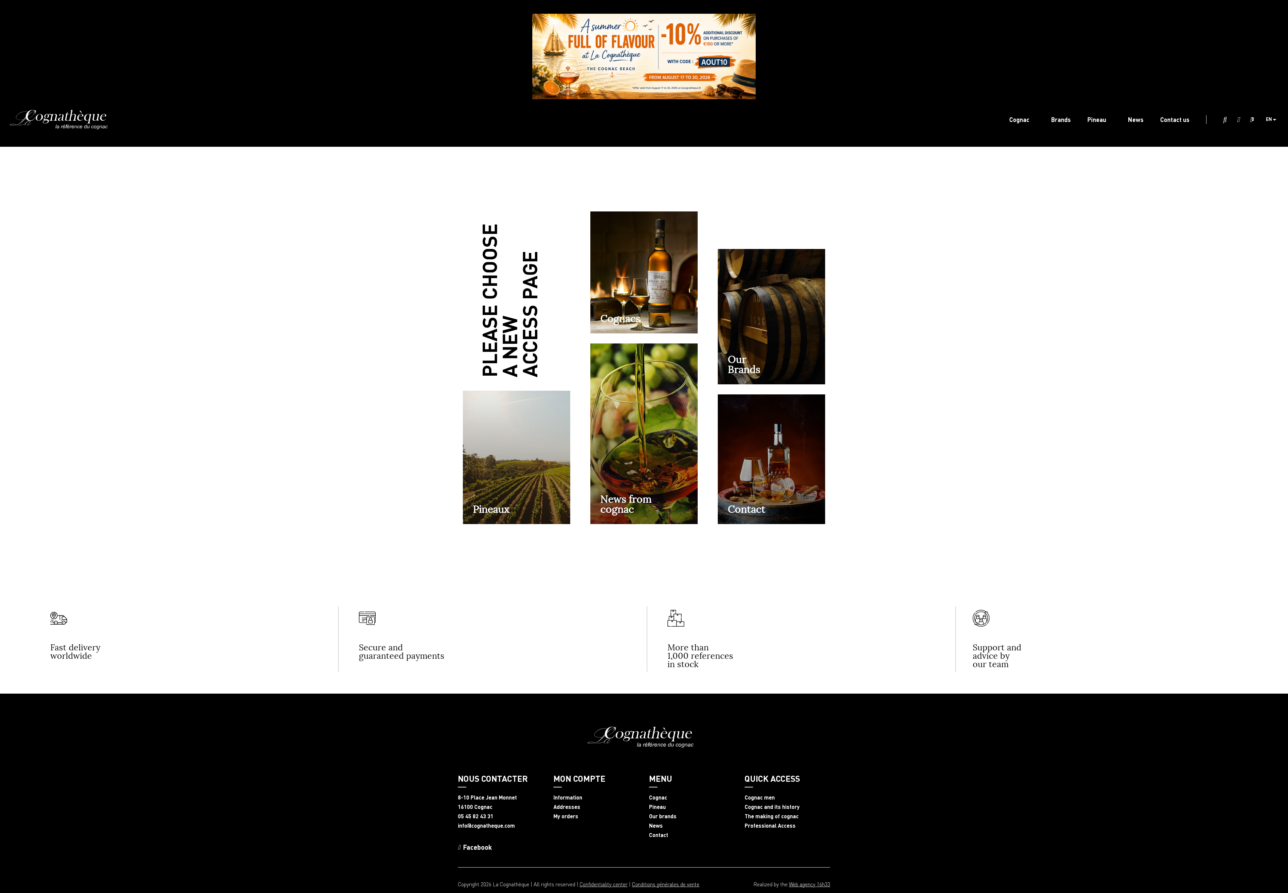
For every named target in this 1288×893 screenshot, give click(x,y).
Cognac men (760, 797)
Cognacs (620, 318)
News (656, 825)
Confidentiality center (604, 884)
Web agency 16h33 (809, 884)
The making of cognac (772, 816)
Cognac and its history (772, 807)
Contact (746, 509)
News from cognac (626, 504)
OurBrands (744, 364)
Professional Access (770, 825)
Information (567, 797)
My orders (565, 816)
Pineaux (491, 509)
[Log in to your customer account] (1238, 120)
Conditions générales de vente (665, 884)
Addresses (566, 807)
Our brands (663, 816)
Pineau (657, 807)
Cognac (658, 797)
